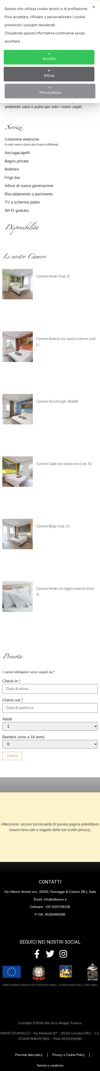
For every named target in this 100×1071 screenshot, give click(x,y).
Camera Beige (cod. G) (53, 526)
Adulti (7, 719)
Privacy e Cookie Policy (68, 1055)
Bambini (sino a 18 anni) (23, 737)
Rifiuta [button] (49, 75)
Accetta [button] (49, 58)
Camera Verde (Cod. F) (53, 276)
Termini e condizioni (50, 1065)
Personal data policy (29, 1055)
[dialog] (50, 51)
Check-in (11, 681)
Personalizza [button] (50, 92)
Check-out (12, 700)
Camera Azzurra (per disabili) (57, 401)
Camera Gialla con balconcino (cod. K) (64, 464)
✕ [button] (93, 7)
